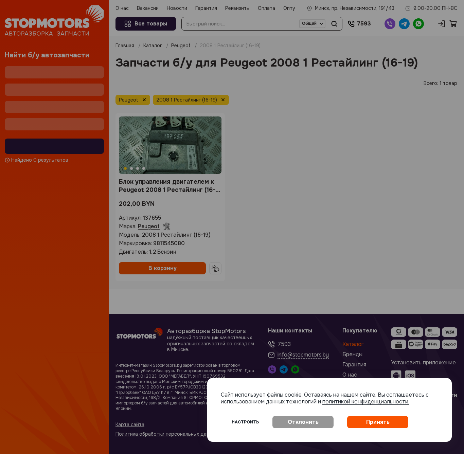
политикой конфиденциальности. (365, 401)
